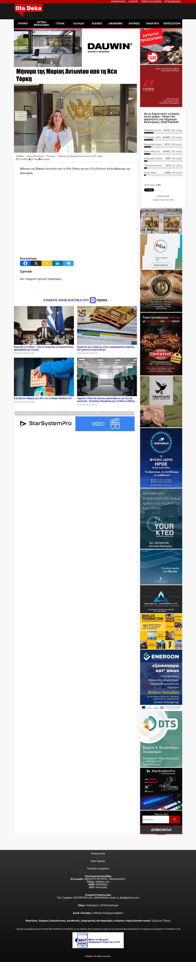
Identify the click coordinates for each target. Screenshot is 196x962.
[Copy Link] (46, 263)
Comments (163, 196)
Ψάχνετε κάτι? (161, 814)
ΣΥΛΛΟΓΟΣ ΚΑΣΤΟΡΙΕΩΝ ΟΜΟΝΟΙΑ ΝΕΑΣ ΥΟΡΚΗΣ (104, 413)
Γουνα (60, 23)
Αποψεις (134, 23)
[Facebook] (25, 263)
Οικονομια (116, 23)
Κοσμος (97, 23)
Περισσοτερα (172, 23)
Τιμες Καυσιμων (151, 1)
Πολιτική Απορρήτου (98, 868)
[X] (36, 263)
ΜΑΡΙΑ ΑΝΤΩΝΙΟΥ (46, 413)
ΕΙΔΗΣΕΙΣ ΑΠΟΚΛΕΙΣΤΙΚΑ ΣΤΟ (66, 300)
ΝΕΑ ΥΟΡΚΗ (66, 413)
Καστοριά (45, 159)
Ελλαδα (78, 23)
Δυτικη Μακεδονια (41, 23)
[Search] (174, 819)
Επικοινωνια (173, 1)
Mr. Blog (34, 159)
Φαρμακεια (118, 1)
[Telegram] (68, 263)
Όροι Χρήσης (98, 861)
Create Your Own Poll (163, 200)
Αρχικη (23, 23)
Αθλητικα (152, 23)
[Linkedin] (57, 263)
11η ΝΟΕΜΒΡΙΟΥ (24, 413)
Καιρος (133, 1)
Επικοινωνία (98, 853)
